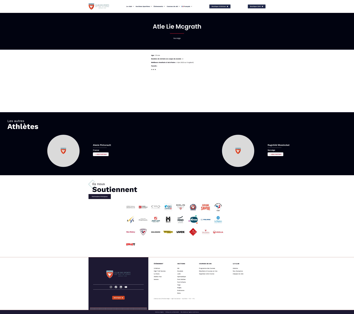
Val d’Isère (184, 298)
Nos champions (238, 271)
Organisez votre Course (206, 274)
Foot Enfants (181, 282)
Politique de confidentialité (172, 312)
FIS (190, 298)
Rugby (179, 287)
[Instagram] (111, 287)
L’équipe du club (238, 274)
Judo (179, 274)
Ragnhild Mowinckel (278, 145)
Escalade (180, 271)
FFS (193, 298)
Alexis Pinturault (102, 145)
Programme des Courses (207, 268)
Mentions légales (159, 312)
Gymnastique (181, 276)
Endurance (180, 290)
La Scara (156, 274)
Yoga (178, 285)
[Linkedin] (121, 287)
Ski (178, 268)
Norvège (271, 150)
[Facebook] (116, 287)
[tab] (99, 196)
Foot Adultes (181, 279)
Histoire (235, 268)
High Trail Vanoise (159, 271)
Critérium (157, 268)
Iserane (156, 279)
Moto (179, 293)
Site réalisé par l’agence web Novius (190, 312)
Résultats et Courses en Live (208, 271)
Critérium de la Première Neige (161, 298)
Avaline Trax (158, 276)
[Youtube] (126, 287)
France (96, 150)
